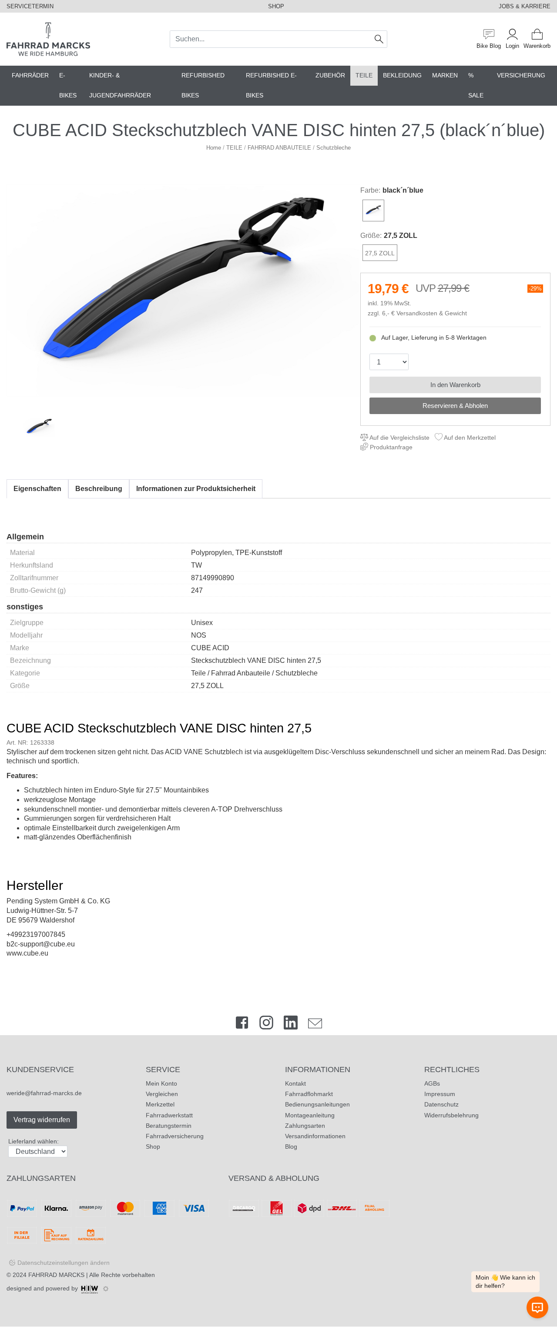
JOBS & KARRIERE (524, 6)
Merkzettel (160, 1104)
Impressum (439, 1093)
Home (213, 147)
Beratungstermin (168, 1125)
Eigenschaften (37, 488)
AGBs (432, 1083)
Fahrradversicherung (175, 1136)
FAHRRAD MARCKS (56, 1274)
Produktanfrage (390, 447)
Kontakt (295, 1083)
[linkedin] (290, 1024)
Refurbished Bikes (203, 85)
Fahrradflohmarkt (309, 1093)
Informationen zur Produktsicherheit (195, 488)
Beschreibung (98, 488)
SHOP (276, 6)
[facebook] (242, 1024)
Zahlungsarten (305, 1125)
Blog (291, 1146)
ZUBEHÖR (330, 75)
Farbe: (370, 190)
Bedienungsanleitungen (317, 1104)
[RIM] (183, 290)
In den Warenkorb (455, 384)
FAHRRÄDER (30, 75)
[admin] (105, 1288)
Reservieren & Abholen (455, 405)
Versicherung (521, 75)
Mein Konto (161, 1083)
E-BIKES (68, 85)
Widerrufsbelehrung (451, 1115)
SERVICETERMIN (30, 6)
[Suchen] (379, 39)
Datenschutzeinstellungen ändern (63, 1262)
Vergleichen (162, 1093)
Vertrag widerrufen (41, 1119)
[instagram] (266, 1024)
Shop (153, 1146)
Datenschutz (441, 1104)
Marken (445, 75)
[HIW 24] (90, 1288)
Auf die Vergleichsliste (398, 437)
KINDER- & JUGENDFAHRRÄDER (120, 85)
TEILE (364, 75)
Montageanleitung (310, 1115)
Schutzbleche (333, 147)
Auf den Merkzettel (469, 437)
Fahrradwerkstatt (169, 1115)
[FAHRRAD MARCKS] (48, 38)
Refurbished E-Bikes (271, 85)
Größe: (371, 235)
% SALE (475, 85)
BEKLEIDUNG (402, 75)
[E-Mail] (315, 1024)
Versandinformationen (315, 1136)
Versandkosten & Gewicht (431, 313)
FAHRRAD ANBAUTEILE (279, 147)
